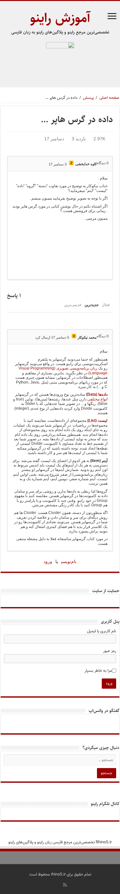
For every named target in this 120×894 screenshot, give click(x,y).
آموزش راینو (60, 18)
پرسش (88, 98)
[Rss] (65, 885)
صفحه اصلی (109, 98)
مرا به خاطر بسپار (98, 671)
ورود (48, 561)
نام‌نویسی (68, 561)
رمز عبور (109, 651)
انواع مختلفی (97, 399)
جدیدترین (91, 305)
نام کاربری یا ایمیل (101, 631)
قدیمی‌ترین (72, 305)
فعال (106, 305)
